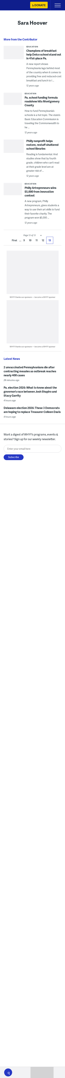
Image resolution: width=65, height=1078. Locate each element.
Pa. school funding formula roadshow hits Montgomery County (42, 101)
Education (32, 46)
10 (30, 240)
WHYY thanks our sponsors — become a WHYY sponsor (32, 297)
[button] (8, 1072)
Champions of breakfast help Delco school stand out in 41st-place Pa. (43, 54)
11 (37, 240)
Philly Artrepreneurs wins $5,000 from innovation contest (40, 191)
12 (43, 240)
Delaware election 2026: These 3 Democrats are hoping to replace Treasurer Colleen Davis (32, 410)
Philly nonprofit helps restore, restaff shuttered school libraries (42, 144)
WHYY (13, 5)
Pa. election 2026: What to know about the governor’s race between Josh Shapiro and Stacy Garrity (30, 391)
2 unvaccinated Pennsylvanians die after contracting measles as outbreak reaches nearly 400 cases (30, 371)
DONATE (40, 5)
